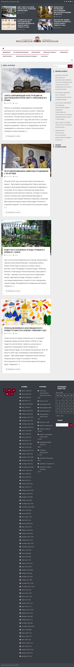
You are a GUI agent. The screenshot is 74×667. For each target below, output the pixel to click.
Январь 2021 (25, 613)
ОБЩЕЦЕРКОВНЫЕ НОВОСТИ (45, 443)
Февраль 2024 (26, 490)
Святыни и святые (49, 52)
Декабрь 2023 (26, 497)
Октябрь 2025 (26, 424)
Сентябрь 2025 (26, 427)
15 (64, 405)
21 (61, 408)
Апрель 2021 (25, 603)
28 (61, 411)
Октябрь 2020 (26, 623)
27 (57, 411)
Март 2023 (25, 527)
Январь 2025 (25, 454)
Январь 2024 (25, 493)
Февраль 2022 (26, 570)
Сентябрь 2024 (26, 467)
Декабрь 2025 (26, 417)
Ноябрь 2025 (25, 420)
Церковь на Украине (46, 463)
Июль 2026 (25, 394)
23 (68, 408)
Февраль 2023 (26, 530)
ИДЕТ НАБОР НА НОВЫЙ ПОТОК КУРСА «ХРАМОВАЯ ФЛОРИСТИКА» (27, 8)
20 (57, 408)
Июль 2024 (25, 474)
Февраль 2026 (26, 410)
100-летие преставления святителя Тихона (45, 393)
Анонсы (42, 401)
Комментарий (44, 411)
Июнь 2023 (25, 517)
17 (71, 405)
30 (68, 411)
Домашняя (6, 52)
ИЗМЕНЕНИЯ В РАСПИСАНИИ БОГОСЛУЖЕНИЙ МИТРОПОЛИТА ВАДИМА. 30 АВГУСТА (62, 10)
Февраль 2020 (26, 649)
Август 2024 (25, 470)
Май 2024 (25, 480)
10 (71, 402)
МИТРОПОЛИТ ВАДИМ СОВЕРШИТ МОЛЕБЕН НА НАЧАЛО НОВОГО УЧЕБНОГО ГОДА (62, 22)
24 (71, 408)
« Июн (58, 416)
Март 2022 (25, 566)
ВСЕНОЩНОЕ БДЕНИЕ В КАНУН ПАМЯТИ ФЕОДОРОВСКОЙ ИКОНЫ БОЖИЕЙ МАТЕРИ (63, 96)
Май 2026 (25, 401)
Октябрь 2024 (26, 464)
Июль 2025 (25, 434)
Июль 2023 (25, 513)
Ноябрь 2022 (25, 540)
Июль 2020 (25, 633)
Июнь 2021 (25, 596)
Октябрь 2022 (26, 543)
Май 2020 (25, 639)
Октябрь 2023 (26, 503)
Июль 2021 (25, 593)
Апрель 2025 (25, 444)
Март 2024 (25, 487)
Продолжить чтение (14, 136)
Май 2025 (25, 440)
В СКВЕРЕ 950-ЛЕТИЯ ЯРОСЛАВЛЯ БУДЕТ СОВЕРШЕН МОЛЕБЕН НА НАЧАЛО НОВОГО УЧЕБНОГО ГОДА (26, 23)
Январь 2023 (25, 533)
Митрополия (7, 56)
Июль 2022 (25, 553)
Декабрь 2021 (26, 576)
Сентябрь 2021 (26, 586)
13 (57, 405)
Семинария (64, 52)
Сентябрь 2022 (26, 547)
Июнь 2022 (25, 556)
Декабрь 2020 (26, 616)
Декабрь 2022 (26, 537)
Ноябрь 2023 (25, 500)
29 (64, 411)
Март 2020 (25, 646)
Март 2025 (25, 447)
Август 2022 (25, 550)
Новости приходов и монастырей (46, 436)
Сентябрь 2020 (26, 626)
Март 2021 (25, 606)
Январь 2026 (25, 414)
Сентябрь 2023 (26, 507)
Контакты (44, 56)
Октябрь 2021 (26, 583)
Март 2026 (25, 407)
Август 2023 (25, 510)
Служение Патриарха (46, 458)
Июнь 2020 (25, 636)
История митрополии (21, 52)
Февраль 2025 (26, 450)
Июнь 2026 (25, 397)
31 (71, 411)
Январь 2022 (25, 573)
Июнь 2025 (25, 437)
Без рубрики (43, 404)
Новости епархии (45, 425)
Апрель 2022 (25, 563)
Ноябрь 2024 (25, 460)
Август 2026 (25, 391)
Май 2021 (25, 600)
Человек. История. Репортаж (45, 468)
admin (16, 103)
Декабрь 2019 (26, 656)
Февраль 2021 (26, 610)
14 (61, 405)
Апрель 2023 (25, 523)
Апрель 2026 (25, 404)
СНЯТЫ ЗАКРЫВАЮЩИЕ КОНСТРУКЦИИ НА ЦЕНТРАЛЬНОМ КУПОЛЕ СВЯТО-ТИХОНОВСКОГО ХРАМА (25, 98)
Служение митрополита (44, 451)
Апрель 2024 (25, 483)
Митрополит (35, 52)
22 (64, 408)
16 (68, 405)
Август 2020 (25, 629)
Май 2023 (25, 520)
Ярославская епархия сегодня (26, 56)
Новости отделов (45, 429)
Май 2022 (25, 560)
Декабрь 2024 (26, 457)
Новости (42, 422)
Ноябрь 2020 (25, 620)
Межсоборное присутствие (44, 415)
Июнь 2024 (25, 477)
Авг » (62, 416)
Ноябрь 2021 (25, 580)
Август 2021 (25, 590)
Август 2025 (25, 430)
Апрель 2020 (25, 643)
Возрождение (44, 407)
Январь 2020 (25, 653)
